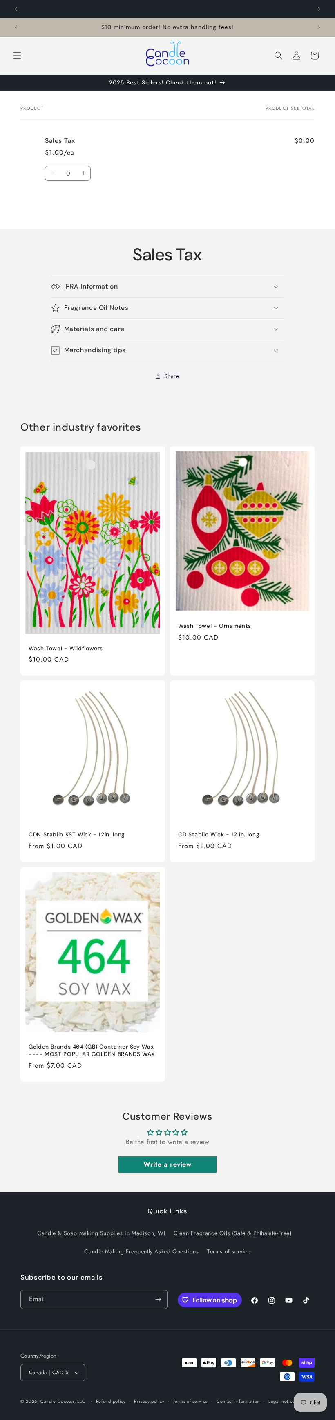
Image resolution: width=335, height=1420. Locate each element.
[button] (17, 55)
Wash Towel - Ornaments (214, 626)
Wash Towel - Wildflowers (66, 648)
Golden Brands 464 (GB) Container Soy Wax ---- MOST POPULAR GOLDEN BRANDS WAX (92, 1050)
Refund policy (111, 1401)
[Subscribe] (158, 1299)
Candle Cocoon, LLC (63, 1401)
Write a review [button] (167, 1164)
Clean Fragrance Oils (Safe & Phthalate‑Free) (232, 1233)
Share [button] (171, 376)
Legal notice (281, 1401)
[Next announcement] (319, 9)
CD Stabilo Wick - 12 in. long (218, 834)
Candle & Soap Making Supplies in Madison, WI (101, 1233)
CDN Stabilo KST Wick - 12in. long (77, 834)
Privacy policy (149, 1401)
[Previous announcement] (16, 9)
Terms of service (229, 1251)
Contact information (238, 1401)
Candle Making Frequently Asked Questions (141, 1251)
